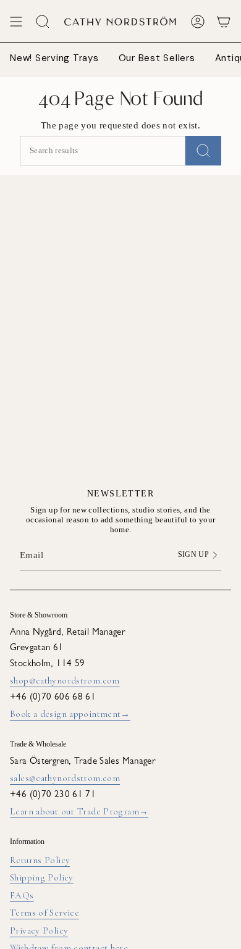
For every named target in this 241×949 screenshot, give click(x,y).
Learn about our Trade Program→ (79, 811)
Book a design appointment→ (70, 713)
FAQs (22, 895)
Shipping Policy (42, 877)
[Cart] (224, 21)
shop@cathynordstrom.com (65, 680)
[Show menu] (16, 21)
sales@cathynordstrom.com (65, 778)
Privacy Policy (39, 930)
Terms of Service (44, 912)
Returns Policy (40, 860)
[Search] (203, 150)
